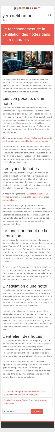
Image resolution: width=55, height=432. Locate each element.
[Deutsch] (27, 8)
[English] (19, 8)
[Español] (23, 8)
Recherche (36, 412)
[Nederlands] (39, 8)
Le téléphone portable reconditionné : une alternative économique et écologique (24, 393)
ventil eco (17, 123)
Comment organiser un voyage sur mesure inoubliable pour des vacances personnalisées (25, 197)
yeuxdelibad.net (18, 15)
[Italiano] (31, 8)
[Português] (35, 8)
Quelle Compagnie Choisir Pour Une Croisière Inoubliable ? (25, 402)
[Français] (16, 8)
